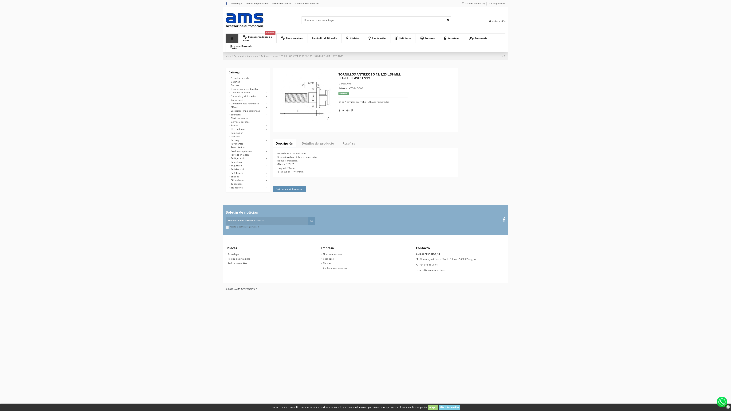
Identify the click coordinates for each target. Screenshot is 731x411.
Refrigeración (238, 158)
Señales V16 (237, 169)
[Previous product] (503, 56)
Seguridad (236, 165)
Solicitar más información (289, 189)
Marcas (327, 263)
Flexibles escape (239, 118)
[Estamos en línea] (721, 401)
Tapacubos (237, 183)
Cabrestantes (238, 100)
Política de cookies (282, 3)
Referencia (344, 88)
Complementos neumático (245, 103)
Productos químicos (241, 151)
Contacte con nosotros (307, 3)
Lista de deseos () (474, 3)
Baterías (235, 81)
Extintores (236, 114)
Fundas (235, 125)
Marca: (342, 83)
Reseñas (348, 143)
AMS (348, 83)
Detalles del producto (318, 143)
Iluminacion (237, 132)
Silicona (235, 176)
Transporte (237, 187)
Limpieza (235, 136)
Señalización (237, 173)
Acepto (433, 407)
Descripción (284, 143)
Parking (235, 140)
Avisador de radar (240, 78)
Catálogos (328, 258)
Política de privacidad (257, 3)
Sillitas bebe (237, 180)
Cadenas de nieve (240, 92)
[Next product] (504, 56)
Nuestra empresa (332, 254)
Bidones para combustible (245, 89)
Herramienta (238, 129)
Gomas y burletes (240, 121)
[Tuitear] (343, 110)
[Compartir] (339, 110)
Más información (449, 407)
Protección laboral (240, 154)
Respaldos (236, 162)
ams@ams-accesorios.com (434, 270)
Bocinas (235, 85)
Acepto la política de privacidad (244, 227)
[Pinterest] (352, 110)
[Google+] (347, 110)
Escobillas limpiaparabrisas (245, 110)
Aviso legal (237, 3)
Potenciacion (237, 147)
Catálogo (234, 72)
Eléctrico (235, 107)
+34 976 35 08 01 (429, 264)
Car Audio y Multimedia (243, 96)
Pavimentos (237, 143)
